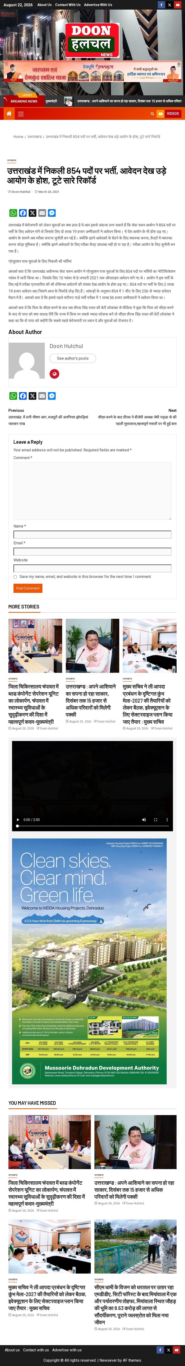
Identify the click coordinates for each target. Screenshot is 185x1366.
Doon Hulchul (21, 192)
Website (20, 560)
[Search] (152, 113)
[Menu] (20, 114)
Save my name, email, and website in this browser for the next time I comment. (86, 576)
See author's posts (73, 358)
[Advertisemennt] (92, 71)
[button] (20, 114)
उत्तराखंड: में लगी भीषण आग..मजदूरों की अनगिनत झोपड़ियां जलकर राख (48, 417)
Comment (22, 457)
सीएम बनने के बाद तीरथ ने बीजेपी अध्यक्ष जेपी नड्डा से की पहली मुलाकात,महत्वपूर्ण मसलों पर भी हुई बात (137, 417)
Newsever (108, 1360)
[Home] (9, 114)
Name (19, 526)
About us (44, 5)
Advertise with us (98, 5)
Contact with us (68, 5)
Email (19, 543)
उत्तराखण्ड (11, 160)
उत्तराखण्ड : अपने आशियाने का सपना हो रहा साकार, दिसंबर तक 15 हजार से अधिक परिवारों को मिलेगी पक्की (91, 101)
